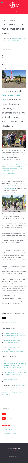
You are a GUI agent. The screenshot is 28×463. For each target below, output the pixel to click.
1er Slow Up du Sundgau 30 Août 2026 (14, 333)
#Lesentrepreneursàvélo (8, 173)
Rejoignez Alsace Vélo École (11, 379)
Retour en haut (6, 394)
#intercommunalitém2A (8, 192)
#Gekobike (19, 168)
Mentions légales (14, 450)
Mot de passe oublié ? (10, 433)
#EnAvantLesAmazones (13, 171)
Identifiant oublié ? (9, 429)
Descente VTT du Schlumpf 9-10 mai (13, 351)
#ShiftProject (15, 166)
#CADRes (4, 171)
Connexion (6, 425)
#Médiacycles (5, 168)
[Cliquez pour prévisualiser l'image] (14, 78)
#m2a (4, 157)
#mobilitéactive (6, 186)
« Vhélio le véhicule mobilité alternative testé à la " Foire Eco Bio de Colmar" (14, 388)
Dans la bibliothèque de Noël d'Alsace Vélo (15, 372)
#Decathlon (13, 168)
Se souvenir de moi (8, 422)
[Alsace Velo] (14, 5)
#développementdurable (18, 186)
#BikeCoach (22, 166)
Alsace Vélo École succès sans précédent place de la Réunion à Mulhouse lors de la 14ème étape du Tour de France (15, 338)
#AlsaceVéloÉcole (6, 166)
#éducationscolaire (9, 188)
